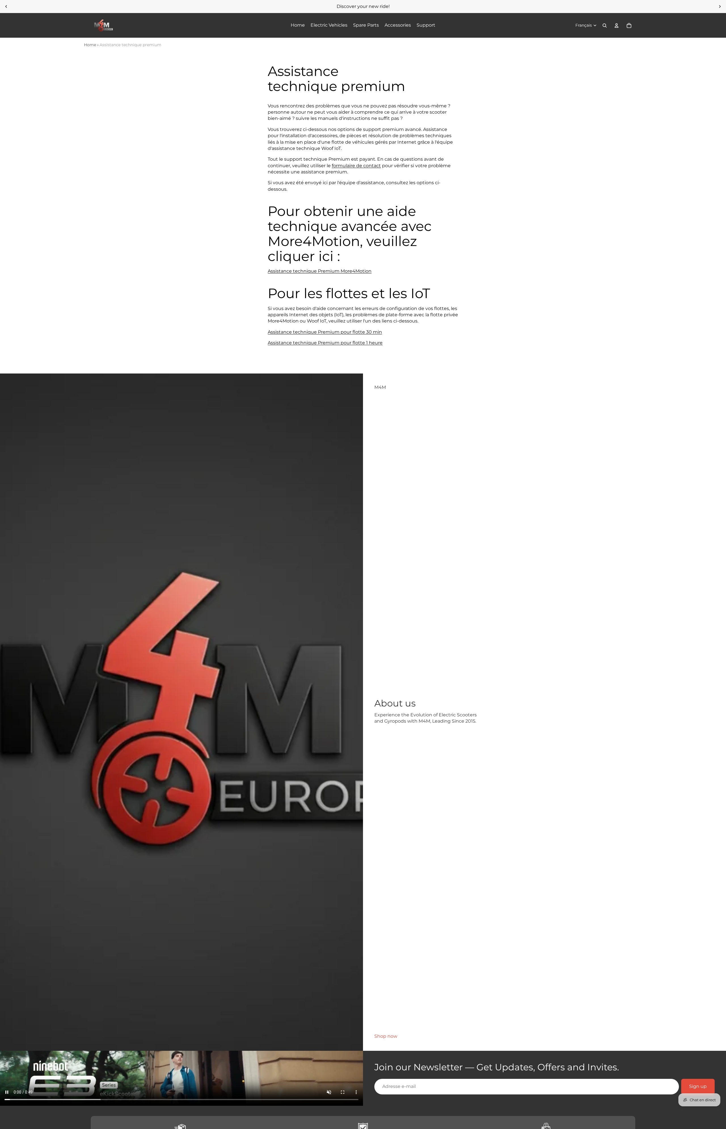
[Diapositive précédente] (6, 6)
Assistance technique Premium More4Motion (320, 271)
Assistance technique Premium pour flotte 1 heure (325, 342)
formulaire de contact (356, 165)
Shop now (385, 1036)
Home (90, 44)
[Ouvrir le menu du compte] (616, 25)
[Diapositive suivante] (720, 6)
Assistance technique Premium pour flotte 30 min (325, 332)
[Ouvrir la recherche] (604, 25)
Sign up (698, 1086)
